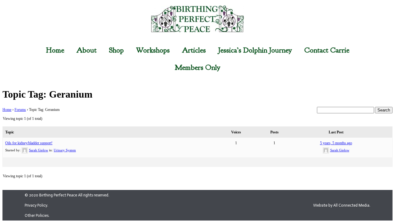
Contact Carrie (326, 50)
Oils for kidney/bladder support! (28, 143)
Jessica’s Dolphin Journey (255, 50)
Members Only (197, 67)
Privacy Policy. (36, 205)
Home (55, 50)
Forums (20, 109)
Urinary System (65, 150)
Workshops (153, 50)
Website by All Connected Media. (341, 205)
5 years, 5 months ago (336, 143)
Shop (116, 50)
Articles (194, 50)
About (87, 50)
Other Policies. (37, 215)
